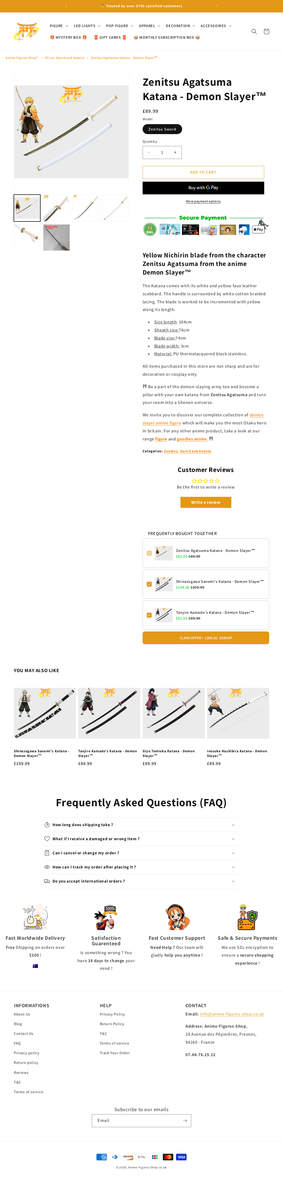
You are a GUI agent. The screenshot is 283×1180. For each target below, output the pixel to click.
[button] (58, 26)
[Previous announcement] (66, 6)
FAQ (17, 1043)
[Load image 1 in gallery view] (27, 208)
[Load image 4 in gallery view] (115, 208)
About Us (22, 1014)
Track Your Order (115, 1052)
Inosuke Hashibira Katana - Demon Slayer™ (237, 753)
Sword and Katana (195, 451)
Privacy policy (26, 1052)
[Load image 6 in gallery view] (56, 237)
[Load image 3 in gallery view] (86, 208)
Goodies (171, 451)
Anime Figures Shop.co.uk (147, 1167)
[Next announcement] (217, 6)
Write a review (205, 502)
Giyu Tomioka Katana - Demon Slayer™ (169, 753)
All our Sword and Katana (64, 58)
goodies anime (192, 439)
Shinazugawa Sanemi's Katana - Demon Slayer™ (220, 581)
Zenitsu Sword (162, 129)
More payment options (203, 201)
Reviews (21, 1072)
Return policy (26, 1062)
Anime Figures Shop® (22, 58)
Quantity (150, 141)
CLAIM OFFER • (206, 637)
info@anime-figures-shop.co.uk (232, 1014)
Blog (18, 1023)
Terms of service (28, 1091)
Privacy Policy (112, 1014)
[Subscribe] (185, 1120)
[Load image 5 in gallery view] (27, 237)
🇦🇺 (35, 966)
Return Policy (112, 1023)
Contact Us (23, 1033)
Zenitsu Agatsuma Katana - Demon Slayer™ (124, 58)
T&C (17, 1082)
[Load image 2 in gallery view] (56, 208)
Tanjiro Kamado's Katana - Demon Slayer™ (215, 612)
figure (161, 439)
